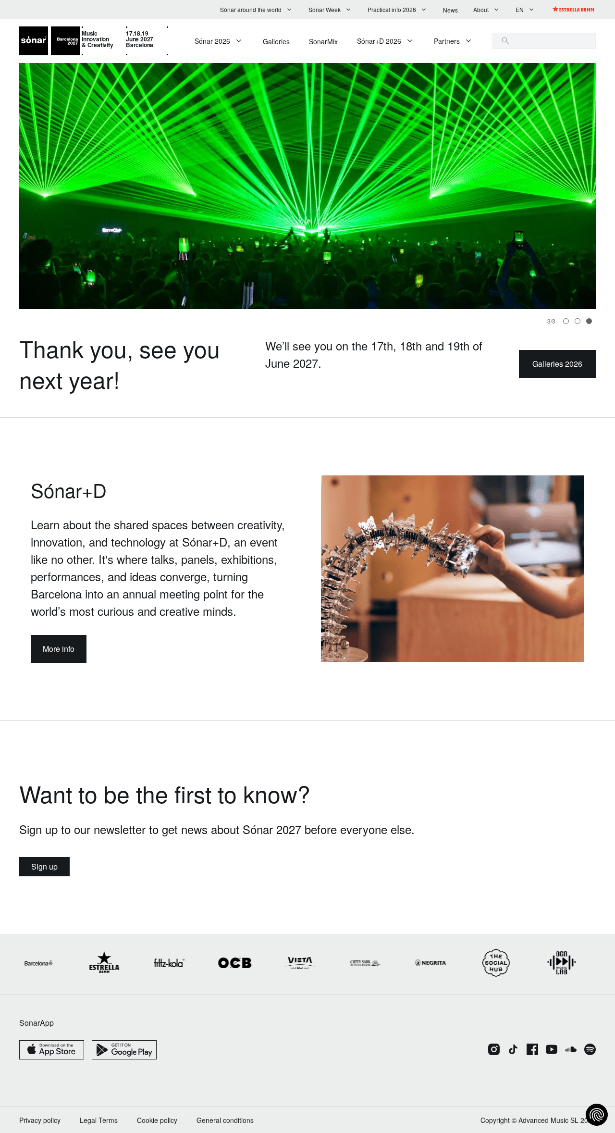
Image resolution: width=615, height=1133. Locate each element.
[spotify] (590, 1050)
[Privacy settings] (597, 1115)
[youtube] (551, 1050)
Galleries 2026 (557, 363)
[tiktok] (513, 1050)
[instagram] (494, 1050)
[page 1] (577, 321)
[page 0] (566, 321)
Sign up (44, 866)
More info (58, 648)
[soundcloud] (571, 1050)
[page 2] (589, 321)
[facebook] (532, 1050)
